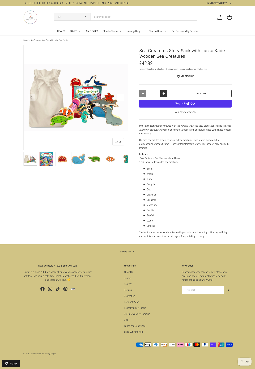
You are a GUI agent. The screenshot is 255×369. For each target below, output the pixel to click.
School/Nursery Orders (135, 307)
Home (25, 40)
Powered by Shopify (49, 353)
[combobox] (125, 16)
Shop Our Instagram (133, 331)
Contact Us (129, 295)
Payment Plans (131, 302)
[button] (229, 17)
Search (127, 278)
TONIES (73, 31)
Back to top (125, 251)
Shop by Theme (110, 31)
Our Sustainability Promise (185, 31)
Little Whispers (35, 353)
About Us (128, 272)
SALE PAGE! (92, 31)
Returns (128, 290)
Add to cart (201, 93)
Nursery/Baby (133, 31)
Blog (126, 319)
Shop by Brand (156, 31)
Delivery (128, 284)
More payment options (186, 112)
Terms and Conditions (135, 325)
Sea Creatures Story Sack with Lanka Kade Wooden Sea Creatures (50, 40)
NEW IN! (61, 31)
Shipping (170, 69)
